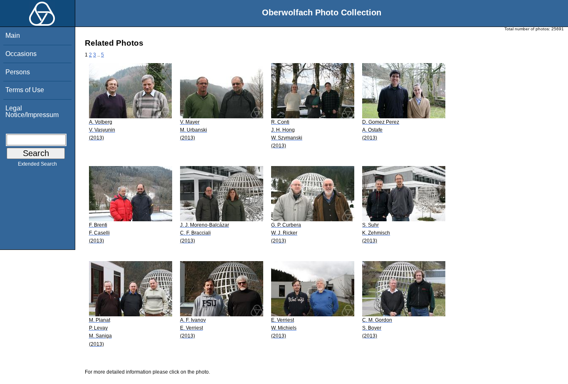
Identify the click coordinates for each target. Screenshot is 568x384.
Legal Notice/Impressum (32, 111)
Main (12, 35)
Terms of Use (24, 89)
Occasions (21, 53)
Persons (17, 72)
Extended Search (37, 163)
